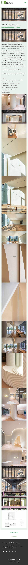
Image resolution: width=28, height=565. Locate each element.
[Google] (15, 551)
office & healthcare (9, 27)
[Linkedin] (12, 551)
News (3, 27)
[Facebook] (3, 551)
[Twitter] (6, 551)
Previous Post (14, 532)
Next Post (14, 536)
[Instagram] (9, 551)
